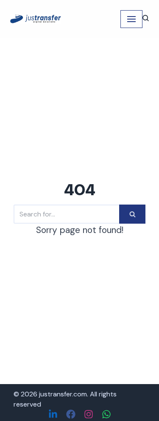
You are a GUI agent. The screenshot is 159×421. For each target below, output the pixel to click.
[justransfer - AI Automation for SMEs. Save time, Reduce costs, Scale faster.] (35, 18)
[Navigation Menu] (131, 19)
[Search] (132, 214)
